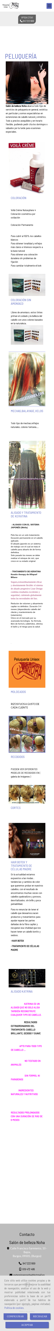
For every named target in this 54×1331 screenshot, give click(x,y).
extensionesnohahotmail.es (29, 1275)
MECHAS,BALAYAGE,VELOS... (28, 411)
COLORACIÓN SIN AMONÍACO (21, 301)
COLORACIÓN (18, 198)
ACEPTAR (27, 1324)
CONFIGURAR (15, 1316)
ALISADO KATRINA (22, 991)
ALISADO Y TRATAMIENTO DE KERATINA (26, 514)
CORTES (16, 807)
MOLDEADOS (18, 692)
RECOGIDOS (18, 757)
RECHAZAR (40, 1316)
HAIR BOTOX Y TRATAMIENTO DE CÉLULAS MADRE (21, 865)
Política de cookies (14, 1307)
